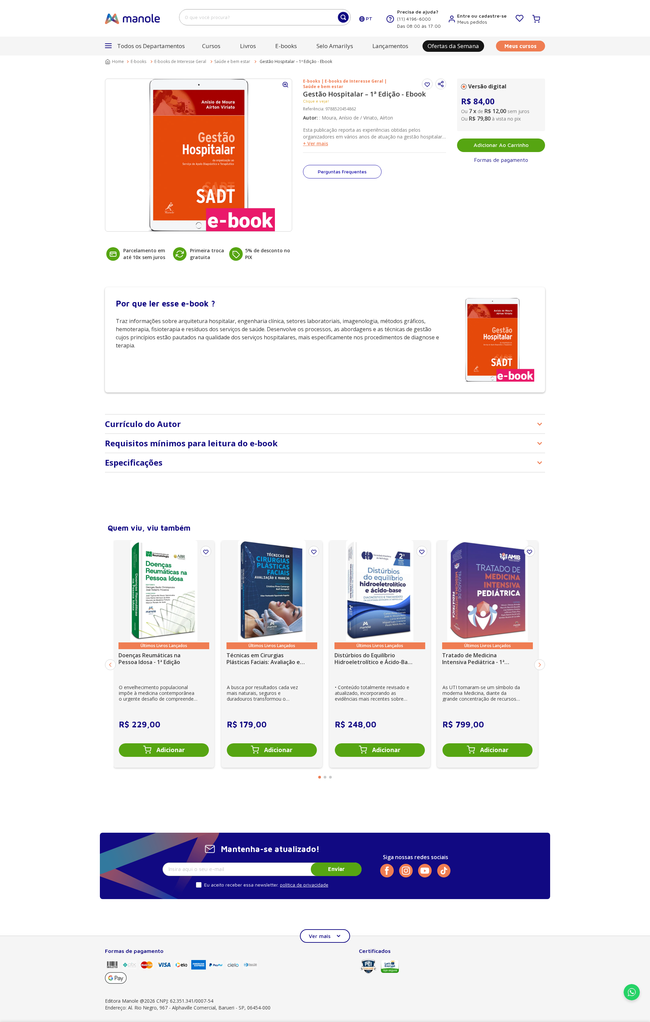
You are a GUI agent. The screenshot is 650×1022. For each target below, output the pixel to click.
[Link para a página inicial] (115, 61)
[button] (440, 84)
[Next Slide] (539, 664)
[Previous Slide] (110, 664)
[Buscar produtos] (343, 17)
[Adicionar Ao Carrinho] (164, 750)
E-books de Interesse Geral (180, 61)
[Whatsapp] (632, 998)
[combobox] (265, 17)
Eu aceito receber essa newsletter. (241, 885)
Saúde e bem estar (232, 61)
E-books (138, 61)
